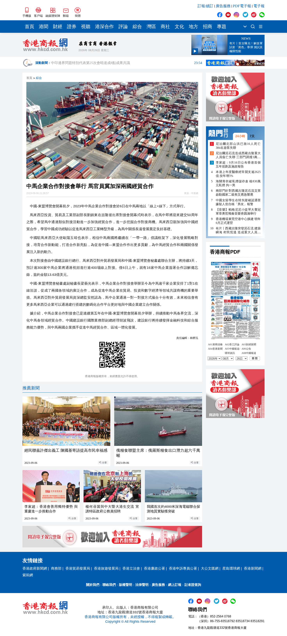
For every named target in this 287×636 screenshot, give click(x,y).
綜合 (137, 26)
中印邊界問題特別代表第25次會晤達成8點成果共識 (126, 63)
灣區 (151, 26)
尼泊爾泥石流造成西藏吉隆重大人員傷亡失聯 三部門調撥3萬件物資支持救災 (238, 155)
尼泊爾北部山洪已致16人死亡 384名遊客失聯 (238, 145)
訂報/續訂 (205, 6)
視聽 (85, 26)
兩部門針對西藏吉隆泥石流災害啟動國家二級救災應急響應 (238, 192)
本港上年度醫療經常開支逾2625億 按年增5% (238, 173)
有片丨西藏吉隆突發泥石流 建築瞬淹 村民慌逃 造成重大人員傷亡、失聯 (238, 230)
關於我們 (92, 585)
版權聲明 (125, 585)
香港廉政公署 (154, 568)
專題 (221, 26)
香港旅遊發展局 (106, 568)
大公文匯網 (209, 568)
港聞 (43, 26)
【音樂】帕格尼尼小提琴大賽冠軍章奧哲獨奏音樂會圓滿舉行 (238, 211)
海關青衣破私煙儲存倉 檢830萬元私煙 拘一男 (238, 183)
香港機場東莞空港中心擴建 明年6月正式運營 (238, 220)
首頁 (29, 26)
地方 (193, 26)
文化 (179, 26)
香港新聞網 (252, 568)
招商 (207, 26)
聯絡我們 (109, 585)
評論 (123, 26)
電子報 (259, 6)
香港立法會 (131, 568)
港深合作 (104, 26)
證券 (71, 26)
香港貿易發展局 (77, 568)
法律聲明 (142, 585)
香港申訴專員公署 (183, 568)
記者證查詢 (192, 585)
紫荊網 (27, 575)
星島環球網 (231, 568)
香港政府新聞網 (34, 568)
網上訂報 (174, 585)
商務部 (56, 568)
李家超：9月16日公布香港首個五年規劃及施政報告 (238, 164)
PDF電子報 (242, 6)
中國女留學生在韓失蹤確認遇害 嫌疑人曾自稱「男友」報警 (238, 202)
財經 (57, 26)
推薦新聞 (31, 388)
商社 (165, 26)
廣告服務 (223, 6)
